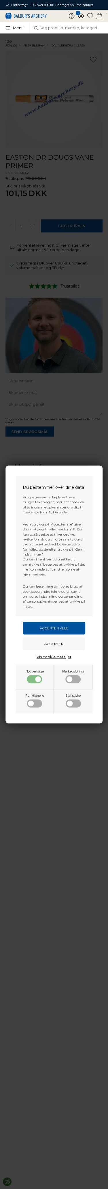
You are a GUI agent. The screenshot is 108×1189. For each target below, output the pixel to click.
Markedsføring (73, 671)
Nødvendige (35, 671)
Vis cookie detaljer (54, 656)
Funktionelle (34, 695)
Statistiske (73, 695)
